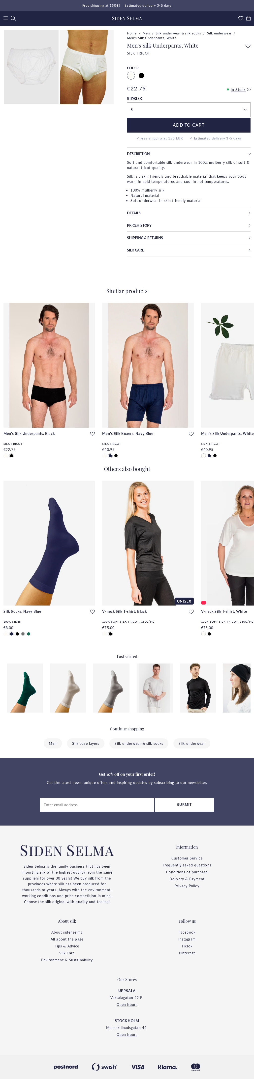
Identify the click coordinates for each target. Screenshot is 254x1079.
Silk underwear (219, 33)
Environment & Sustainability (67, 959)
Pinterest (187, 952)
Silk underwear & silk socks (178, 33)
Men (146, 33)
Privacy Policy (187, 885)
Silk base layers (85, 743)
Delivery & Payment (187, 878)
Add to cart (189, 125)
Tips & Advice (67, 945)
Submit (184, 804)
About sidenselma (67, 932)
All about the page (67, 939)
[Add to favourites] (248, 46)
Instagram (187, 939)
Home (132, 33)
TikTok (187, 945)
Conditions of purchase (187, 871)
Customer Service (187, 858)
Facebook (187, 932)
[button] (189, 109)
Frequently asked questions (187, 864)
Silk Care (67, 952)
